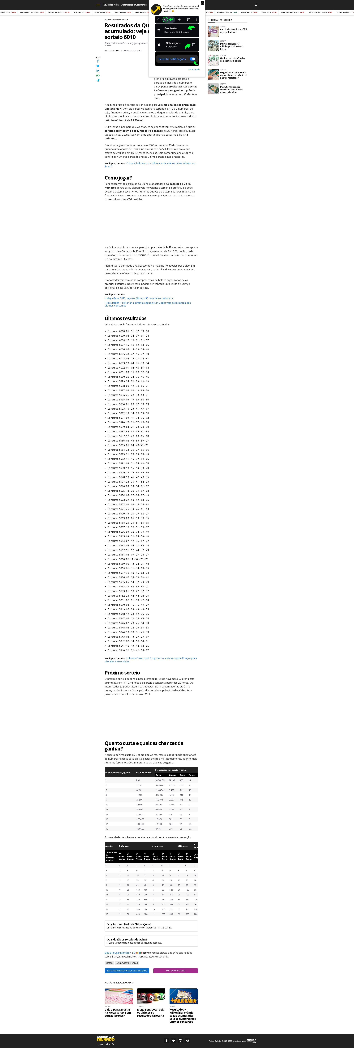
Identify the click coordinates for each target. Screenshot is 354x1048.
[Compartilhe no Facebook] (98, 61)
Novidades (108, 4)
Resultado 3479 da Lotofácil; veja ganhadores (233, 30)
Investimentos (140, 4)
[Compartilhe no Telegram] (98, 80)
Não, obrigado (194, 69)
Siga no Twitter (173, 1040)
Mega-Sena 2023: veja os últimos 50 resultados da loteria (139, 298)
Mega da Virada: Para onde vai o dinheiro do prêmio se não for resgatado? (233, 75)
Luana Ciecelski (115, 50)
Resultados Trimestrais (127, 963)
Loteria (125, 19)
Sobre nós (109, 1044)
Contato (100, 1044)
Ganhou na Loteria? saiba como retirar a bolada (232, 59)
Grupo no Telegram (187, 1040)
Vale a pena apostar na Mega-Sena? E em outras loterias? (118, 1012)
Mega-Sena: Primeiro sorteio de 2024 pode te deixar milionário (231, 90)
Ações (116, 4)
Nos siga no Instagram (175, 971)
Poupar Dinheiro (112, 19)
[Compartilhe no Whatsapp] (98, 75)
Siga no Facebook (166, 1040)
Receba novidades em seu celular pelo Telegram (127, 971)
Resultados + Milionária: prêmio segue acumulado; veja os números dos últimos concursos (148, 304)
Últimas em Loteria (220, 20)
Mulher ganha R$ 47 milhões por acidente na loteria (231, 46)
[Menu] (98, 5)
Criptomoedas (127, 4)
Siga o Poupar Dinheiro (117, 952)
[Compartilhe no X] (98, 66)
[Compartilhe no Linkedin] (98, 70)
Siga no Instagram (180, 1040)
